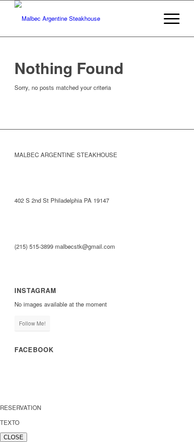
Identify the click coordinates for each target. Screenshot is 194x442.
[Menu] (167, 18)
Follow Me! (32, 323)
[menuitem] (167, 18)
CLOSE (13, 437)
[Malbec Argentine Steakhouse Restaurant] (80, 18)
